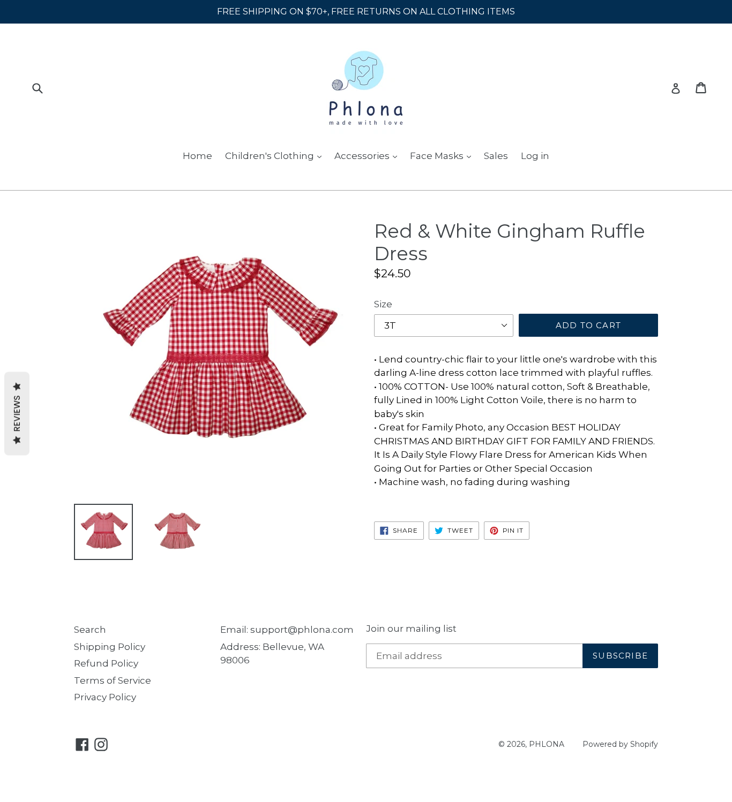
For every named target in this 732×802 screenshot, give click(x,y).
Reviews (17, 414)
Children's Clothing (270, 155)
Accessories (363, 155)
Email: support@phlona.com (287, 629)
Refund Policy (106, 663)
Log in (535, 155)
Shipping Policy (109, 646)
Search (90, 629)
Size (383, 304)
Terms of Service (112, 680)
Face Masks (438, 155)
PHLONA (546, 744)
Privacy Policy (105, 697)
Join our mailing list (411, 628)
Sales (496, 155)
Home (197, 155)
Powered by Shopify (620, 744)
